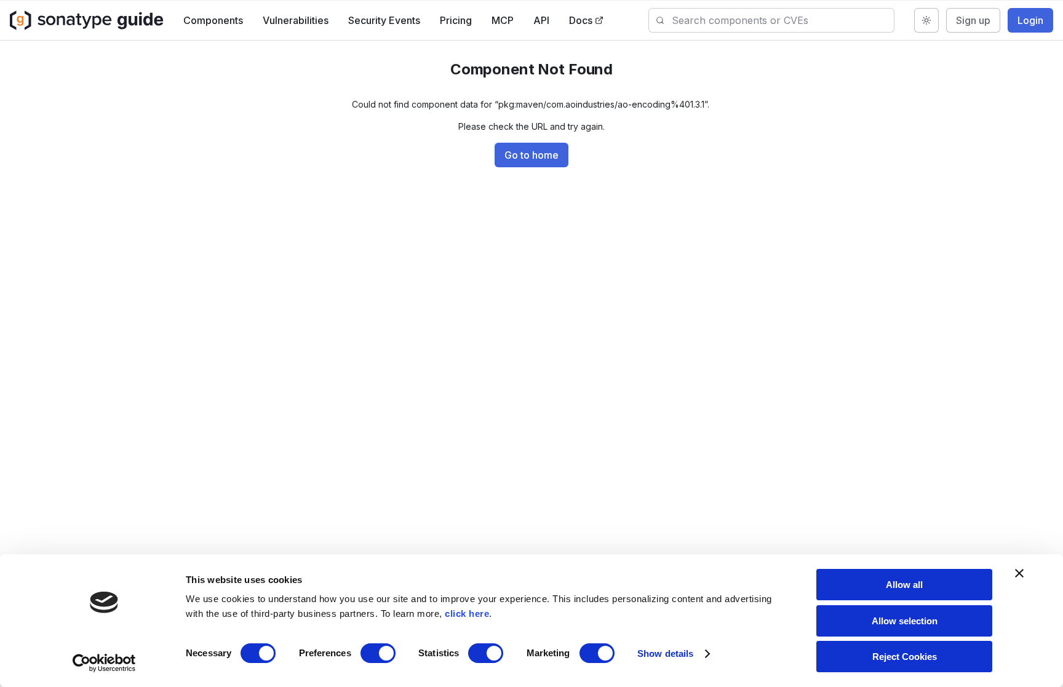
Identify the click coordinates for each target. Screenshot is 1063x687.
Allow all (904, 584)
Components (213, 20)
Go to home (531, 155)
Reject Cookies (904, 656)
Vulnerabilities (295, 20)
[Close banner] (1019, 573)
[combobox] (783, 20)
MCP (503, 20)
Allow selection (905, 621)
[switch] (378, 653)
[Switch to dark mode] (926, 20)
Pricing (456, 20)
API (541, 20)
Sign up (973, 20)
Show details (665, 653)
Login (1030, 20)
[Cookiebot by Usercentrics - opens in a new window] (104, 663)
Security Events (384, 20)
